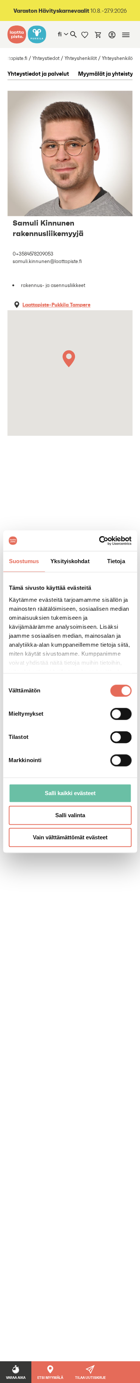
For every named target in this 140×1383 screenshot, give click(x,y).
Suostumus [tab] (24, 561)
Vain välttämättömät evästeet (70, 837)
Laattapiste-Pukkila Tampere (56, 304)
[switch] (120, 714)
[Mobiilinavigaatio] (126, 35)
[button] (70, 360)
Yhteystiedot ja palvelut (38, 73)
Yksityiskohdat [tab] (69, 561)
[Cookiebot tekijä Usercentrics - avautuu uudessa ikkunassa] (99, 541)
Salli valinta (70, 815)
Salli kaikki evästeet (70, 793)
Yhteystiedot (45, 58)
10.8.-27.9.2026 (70, 10)
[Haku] (73, 34)
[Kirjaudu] (112, 35)
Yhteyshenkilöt (81, 58)
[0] (98, 34)
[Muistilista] (84, 34)
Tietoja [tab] (116, 561)
